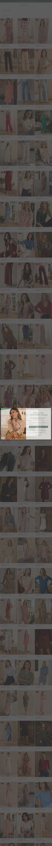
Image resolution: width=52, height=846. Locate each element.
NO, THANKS (38, 434)
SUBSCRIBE (38, 426)
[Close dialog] (50, 408)
